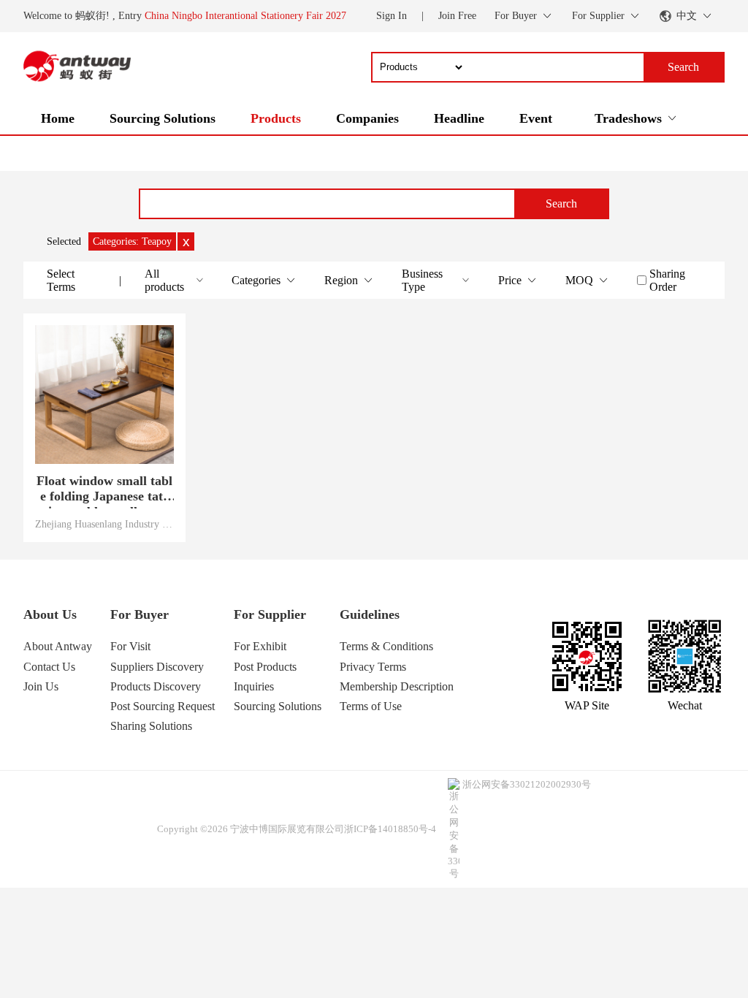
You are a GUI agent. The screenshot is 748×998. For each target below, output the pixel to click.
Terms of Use (371, 706)
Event (535, 118)
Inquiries (254, 686)
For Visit (130, 646)
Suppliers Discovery (157, 666)
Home (58, 118)
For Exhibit (260, 646)
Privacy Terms (373, 666)
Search (561, 203)
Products (276, 118)
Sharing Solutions (151, 726)
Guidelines (370, 614)
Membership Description (397, 686)
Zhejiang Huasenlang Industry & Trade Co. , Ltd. (104, 524)
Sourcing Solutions (162, 118)
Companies (367, 118)
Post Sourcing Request (162, 706)
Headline (459, 118)
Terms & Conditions (386, 646)
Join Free (457, 15)
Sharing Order (667, 280)
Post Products (265, 666)
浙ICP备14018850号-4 (390, 828)
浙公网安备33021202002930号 (526, 784)
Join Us (40, 686)
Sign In (391, 15)
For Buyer (139, 614)
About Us (50, 614)
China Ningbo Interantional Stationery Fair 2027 (245, 15)
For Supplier (270, 614)
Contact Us (49, 666)
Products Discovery (155, 686)
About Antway (57, 646)
